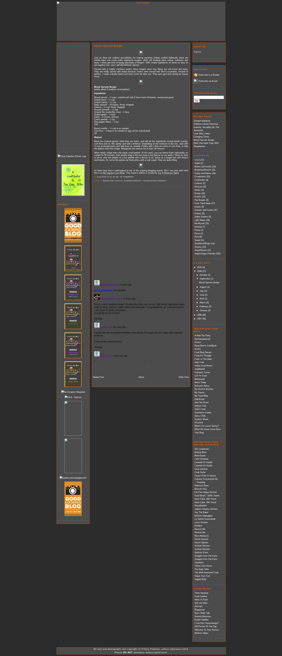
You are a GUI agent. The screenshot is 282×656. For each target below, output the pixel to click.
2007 (199, 318)
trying (121, 62)
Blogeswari (200, 610)
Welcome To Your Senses (207, 630)
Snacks (198, 247)
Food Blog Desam (203, 352)
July (202, 291)
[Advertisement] (71, 98)
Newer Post (98, 377)
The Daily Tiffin (202, 569)
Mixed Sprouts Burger (108, 45)
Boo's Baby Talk (202, 613)
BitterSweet (200, 455)
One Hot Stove (202, 402)
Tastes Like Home (203, 566)
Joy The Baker (201, 512)
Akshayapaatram (203, 339)
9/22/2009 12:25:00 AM (107, 177)
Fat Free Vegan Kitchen (206, 492)
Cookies (198, 183)
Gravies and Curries (204, 210)
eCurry (198, 349)
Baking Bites (201, 452)
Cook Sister (200, 472)
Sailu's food (200, 409)
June (202, 295)
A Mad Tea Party (202, 335)
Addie (197, 163)
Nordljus (198, 525)
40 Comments (127, 177)
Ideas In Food (201, 599)
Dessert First (201, 489)
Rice (197, 237)
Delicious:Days (202, 485)
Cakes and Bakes (203, 173)
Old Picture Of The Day (206, 626)
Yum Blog (199, 432)
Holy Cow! (199, 362)
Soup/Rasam (201, 250)
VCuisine (199, 422)
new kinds (129, 62)
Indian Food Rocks (203, 365)
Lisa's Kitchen (201, 522)
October (204, 275)
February (204, 306)
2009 (199, 271)
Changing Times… (202, 136)
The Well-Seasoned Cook (207, 572)
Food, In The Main (203, 359)
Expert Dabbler (202, 619)
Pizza (197, 233)
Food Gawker (201, 596)
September (205, 278)
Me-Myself (199, 223)
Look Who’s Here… (203, 133)
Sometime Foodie (203, 412)
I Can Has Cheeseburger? (207, 623)
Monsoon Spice (202, 386)
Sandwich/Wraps (132, 181)
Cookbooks (200, 180)
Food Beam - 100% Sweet (207, 495)
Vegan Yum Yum (202, 576)
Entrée (198, 193)
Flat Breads (200, 200)
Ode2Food (199, 399)
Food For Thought (203, 355)
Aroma (198, 342)
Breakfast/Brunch (203, 170)
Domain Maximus (203, 616)
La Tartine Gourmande (205, 519)
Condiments (200, 176)
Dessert (198, 186)
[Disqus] (141, 233)
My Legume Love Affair (114, 173)
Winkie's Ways (201, 633)
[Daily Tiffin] (73, 195)
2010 (199, 267)
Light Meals (200, 220)
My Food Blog (201, 396)
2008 (199, 315)
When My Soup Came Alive (207, 429)
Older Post (184, 377)
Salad (197, 240)
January (204, 310)
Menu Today (200, 382)
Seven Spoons (201, 539)
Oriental (198, 227)
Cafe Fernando (201, 459)
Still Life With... (202, 603)
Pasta (197, 230)
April (202, 298)
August (203, 287)
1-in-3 (197, 160)
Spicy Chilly (200, 416)
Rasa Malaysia (202, 536)
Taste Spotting (201, 593)
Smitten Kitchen (202, 546)
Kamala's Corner (202, 372)
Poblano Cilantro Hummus (206, 124)
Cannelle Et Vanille (203, 462)
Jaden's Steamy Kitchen (206, 509)
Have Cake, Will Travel (205, 499)
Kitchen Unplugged (203, 515)
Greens (198, 213)
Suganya (197, 51)
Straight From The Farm (206, 556)
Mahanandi (200, 379)
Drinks (198, 190)
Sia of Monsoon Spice (168, 173)
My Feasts (200, 392)
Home (141, 377)
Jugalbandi (200, 369)
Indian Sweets (201, 216)
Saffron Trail (200, 406)
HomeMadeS (201, 505)
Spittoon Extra (201, 552)
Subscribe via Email (207, 81)
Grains (198, 206)
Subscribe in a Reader (208, 75)
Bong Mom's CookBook (206, 345)
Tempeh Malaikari (202, 121)
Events (198, 196)
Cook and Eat (201, 469)
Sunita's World (201, 419)
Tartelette (199, 562)
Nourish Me (200, 529)
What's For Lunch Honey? (207, 426)
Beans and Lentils (113, 181)
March (203, 302)
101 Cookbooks (202, 449)
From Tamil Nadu (203, 203)
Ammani (198, 606)
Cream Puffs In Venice (205, 475)
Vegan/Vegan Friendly (155, 181)
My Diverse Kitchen (204, 389)
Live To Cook (201, 375)
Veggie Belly (200, 579)
